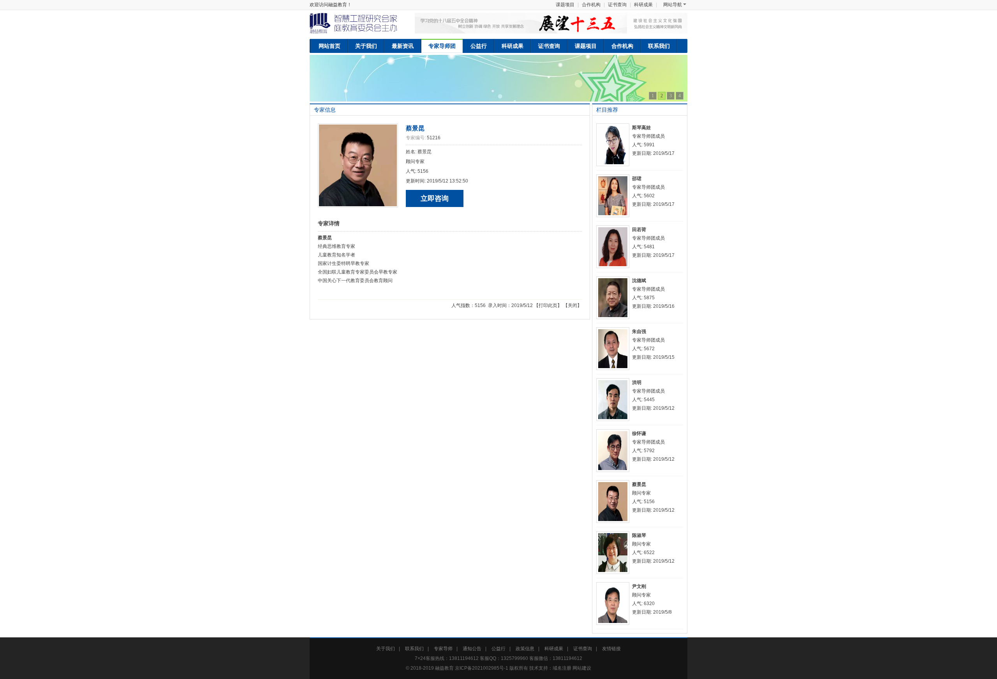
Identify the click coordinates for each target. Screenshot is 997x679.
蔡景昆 (415, 128)
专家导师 (443, 648)
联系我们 (659, 46)
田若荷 (639, 229)
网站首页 (329, 46)
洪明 (636, 382)
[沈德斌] (614, 297)
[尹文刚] (614, 603)
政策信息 (525, 648)
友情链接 (611, 648)
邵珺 (636, 178)
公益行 (478, 46)
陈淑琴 (639, 535)
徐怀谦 (639, 433)
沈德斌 (639, 280)
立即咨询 (435, 198)
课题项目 (565, 4)
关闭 (572, 305)
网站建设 (581, 668)
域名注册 (562, 668)
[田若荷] (614, 246)
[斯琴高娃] (614, 144)
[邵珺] (614, 195)
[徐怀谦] (614, 450)
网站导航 (672, 4)
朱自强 (639, 331)
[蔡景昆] (614, 501)
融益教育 (444, 668)
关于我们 (366, 46)
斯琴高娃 (641, 127)
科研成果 (643, 4)
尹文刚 (639, 586)
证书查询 (617, 4)
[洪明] (614, 399)
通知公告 (472, 648)
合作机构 (591, 4)
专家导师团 (442, 46)
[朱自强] (614, 348)
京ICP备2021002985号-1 (481, 668)
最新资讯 (403, 46)
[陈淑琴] (614, 552)
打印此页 (548, 305)
